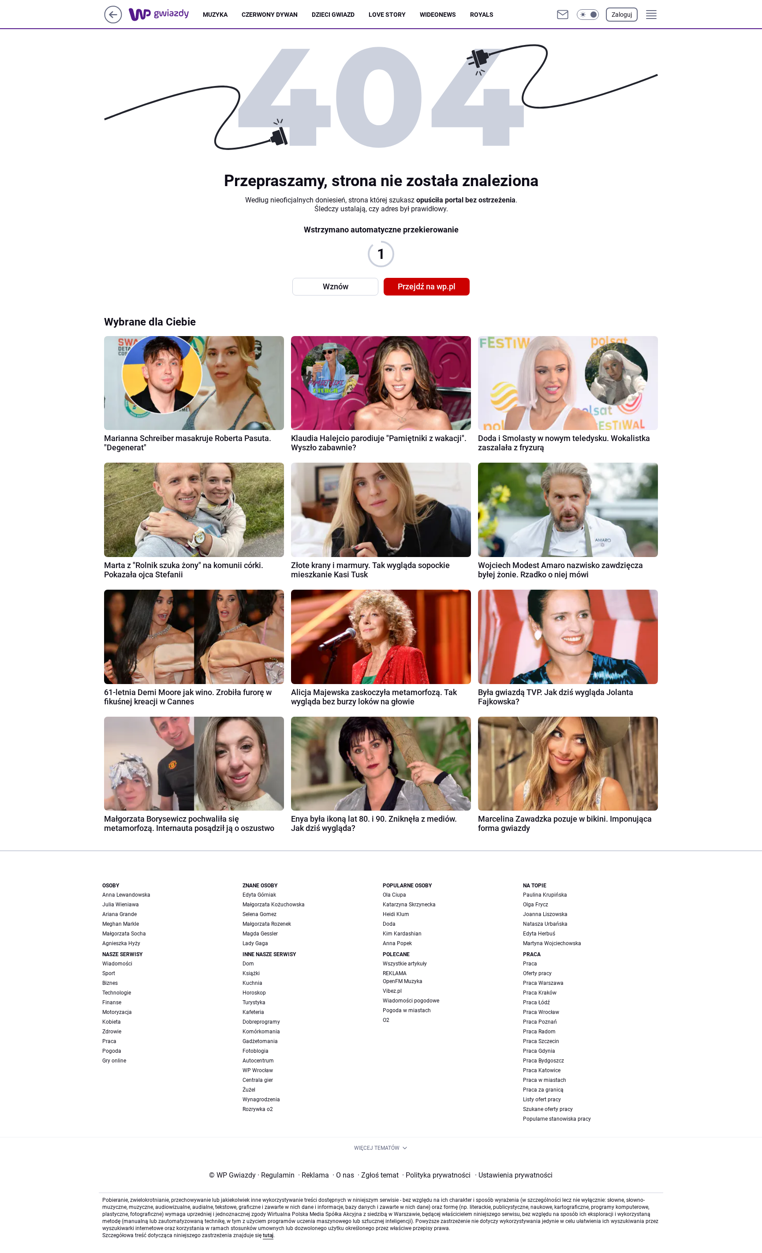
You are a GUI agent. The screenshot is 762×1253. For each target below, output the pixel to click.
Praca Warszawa (543, 983)
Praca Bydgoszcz (543, 1061)
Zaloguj (622, 14)
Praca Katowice (541, 1070)
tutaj (268, 1235)
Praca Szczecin (541, 1041)
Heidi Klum (396, 914)
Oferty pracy (537, 973)
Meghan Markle (120, 924)
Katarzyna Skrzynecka (409, 904)
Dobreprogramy (261, 1022)
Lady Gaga (255, 943)
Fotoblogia (256, 1051)
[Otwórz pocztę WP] (563, 14)
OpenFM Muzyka (402, 981)
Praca (109, 1041)
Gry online (114, 1061)
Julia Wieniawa (120, 904)
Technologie (116, 993)
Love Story (387, 14)
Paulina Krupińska (545, 895)
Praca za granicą (543, 1090)
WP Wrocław (258, 1070)
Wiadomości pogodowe (411, 1001)
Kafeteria (253, 1012)
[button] (588, 14)
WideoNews (438, 14)
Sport (108, 973)
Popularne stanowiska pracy (557, 1119)
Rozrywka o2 (258, 1109)
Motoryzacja (117, 1012)
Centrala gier (258, 1080)
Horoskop (254, 993)
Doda (389, 924)
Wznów (335, 286)
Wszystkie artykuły (405, 964)
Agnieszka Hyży (121, 943)
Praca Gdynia (539, 1051)
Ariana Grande (119, 914)
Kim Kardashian (402, 934)
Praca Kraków (540, 993)
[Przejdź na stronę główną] (113, 21)
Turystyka (254, 1002)
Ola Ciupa (394, 895)
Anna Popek (397, 943)
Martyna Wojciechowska (552, 943)
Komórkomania (261, 1032)
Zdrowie (111, 1032)
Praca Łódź (536, 1002)
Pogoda (111, 1051)
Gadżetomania (260, 1041)
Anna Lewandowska (126, 895)
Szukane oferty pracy (548, 1109)
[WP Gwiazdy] (166, 14)
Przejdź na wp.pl (427, 286)
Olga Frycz (535, 904)
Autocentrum (258, 1061)
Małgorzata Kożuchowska (274, 904)
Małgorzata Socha (124, 934)
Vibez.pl (392, 991)
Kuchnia (252, 983)
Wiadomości (117, 964)
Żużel (249, 1090)
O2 (386, 1020)
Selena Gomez (259, 914)
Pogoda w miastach (407, 1010)
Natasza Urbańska (545, 924)
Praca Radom (539, 1032)
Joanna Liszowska (545, 914)
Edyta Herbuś (539, 934)
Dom (248, 964)
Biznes (110, 983)
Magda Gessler (260, 934)
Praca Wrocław (541, 1012)
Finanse (111, 1002)
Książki (251, 973)
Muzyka (215, 14)
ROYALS (481, 14)
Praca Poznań (540, 1022)
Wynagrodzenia (261, 1099)
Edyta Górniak (259, 895)
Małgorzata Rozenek (267, 924)
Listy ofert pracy (542, 1099)
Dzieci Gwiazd (333, 14)
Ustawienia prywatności (514, 1175)
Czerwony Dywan (270, 14)
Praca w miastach (544, 1080)
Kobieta (111, 1022)
